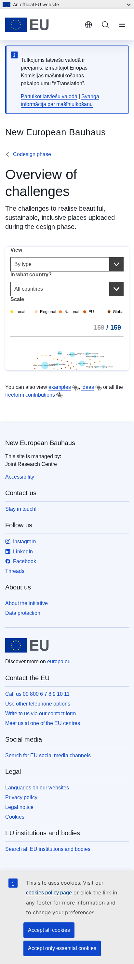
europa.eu (59, 661)
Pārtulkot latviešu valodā (49, 96)
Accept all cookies (49, 930)
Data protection (22, 613)
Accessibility (19, 477)
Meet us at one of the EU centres (42, 723)
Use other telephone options (37, 703)
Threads (14, 571)
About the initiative (26, 603)
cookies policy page (49, 892)
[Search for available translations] (75, 387)
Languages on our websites (37, 787)
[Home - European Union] (42, 25)
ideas (87, 387)
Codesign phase (32, 154)
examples (59, 387)
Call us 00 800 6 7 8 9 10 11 (37, 694)
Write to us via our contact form (40, 713)
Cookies (14, 817)
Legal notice (19, 807)
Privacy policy (21, 797)
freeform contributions (30, 395)
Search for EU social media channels (48, 755)
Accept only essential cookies (62, 948)
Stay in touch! (20, 509)
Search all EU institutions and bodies (47, 849)
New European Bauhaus (40, 442)
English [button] (88, 25)
